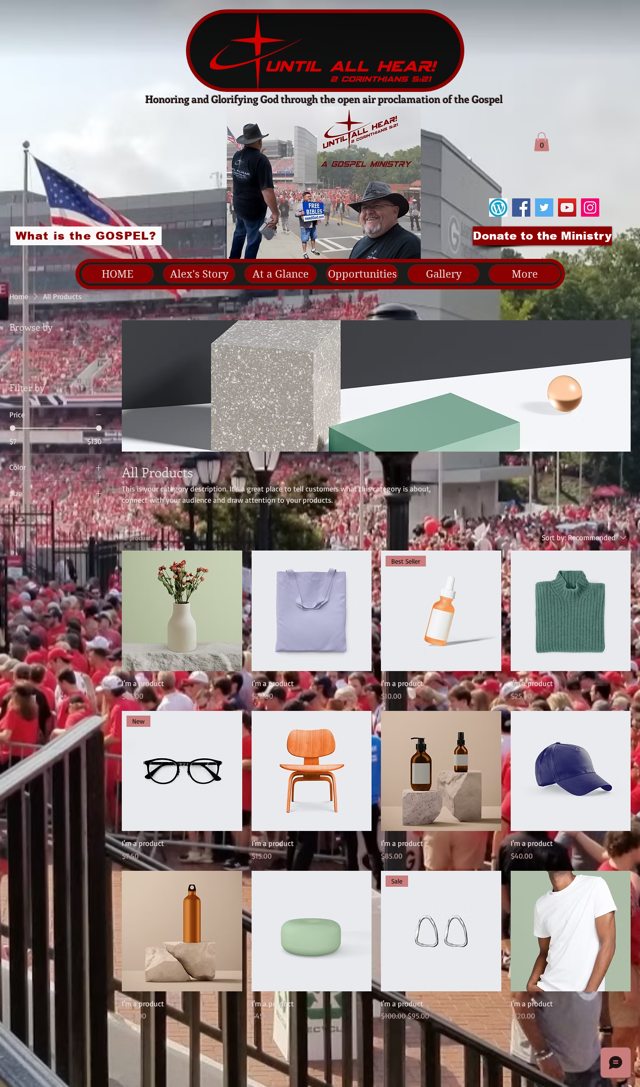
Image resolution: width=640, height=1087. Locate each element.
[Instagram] (590, 207)
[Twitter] (544, 207)
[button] (542, 141)
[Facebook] (521, 207)
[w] (498, 207)
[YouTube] (567, 207)
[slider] (12, 428)
